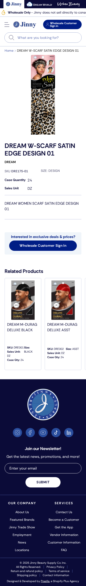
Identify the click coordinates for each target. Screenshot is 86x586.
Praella (45, 581)
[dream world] (39, 4)
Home (9, 50)
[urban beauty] (69, 4)
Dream (10, 162)
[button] (6, 24)
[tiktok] (56, 432)
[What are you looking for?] (11, 37)
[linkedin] (68, 432)
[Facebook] (30, 432)
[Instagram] (17, 432)
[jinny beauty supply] (13, 4)
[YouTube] (43, 432)
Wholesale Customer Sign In (43, 245)
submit (43, 482)
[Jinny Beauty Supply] (24, 24)
